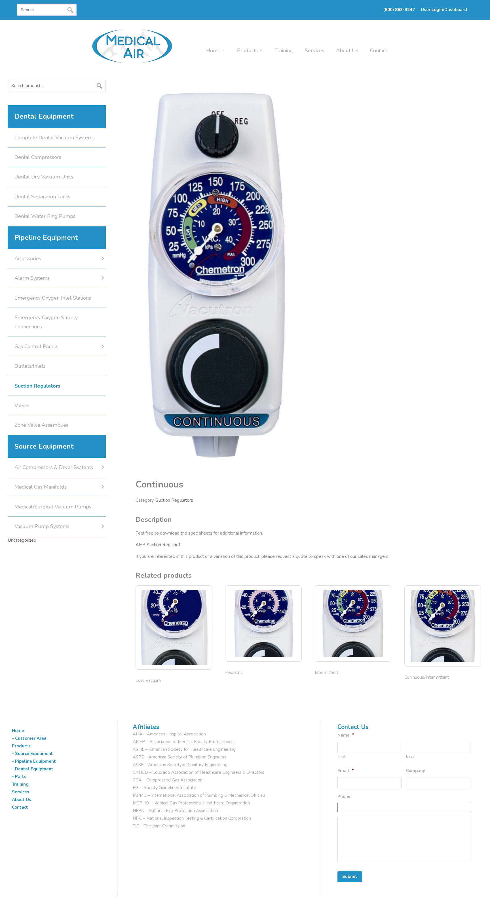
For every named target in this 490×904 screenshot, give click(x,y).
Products (247, 50)
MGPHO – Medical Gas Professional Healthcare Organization (191, 803)
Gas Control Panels (36, 346)
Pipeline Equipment (46, 237)
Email (345, 770)
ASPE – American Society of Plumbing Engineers (180, 757)
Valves (21, 405)
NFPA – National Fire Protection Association (175, 810)
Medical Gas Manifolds (40, 486)
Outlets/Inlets (30, 366)
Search (9, 96)
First (342, 756)
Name (345, 735)
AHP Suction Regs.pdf (158, 545)
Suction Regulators (174, 500)
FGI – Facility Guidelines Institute (164, 788)
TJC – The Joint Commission (159, 826)
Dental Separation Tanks (42, 196)
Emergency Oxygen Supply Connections (46, 322)
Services (314, 50)
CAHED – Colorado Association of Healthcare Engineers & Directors (198, 772)
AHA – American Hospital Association (169, 734)
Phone (343, 796)
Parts (20, 776)
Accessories (27, 258)
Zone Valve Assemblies (41, 425)
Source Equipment (43, 446)
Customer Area (31, 738)
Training (283, 50)
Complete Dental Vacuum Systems (54, 137)
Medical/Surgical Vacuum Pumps (52, 506)
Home (213, 50)
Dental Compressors (37, 157)
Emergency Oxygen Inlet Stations (52, 298)
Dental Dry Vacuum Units (43, 176)
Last (410, 756)
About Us (347, 50)
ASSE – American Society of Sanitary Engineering (180, 765)
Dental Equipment (43, 116)
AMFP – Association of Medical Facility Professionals (184, 742)
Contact (378, 50)
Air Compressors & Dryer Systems (53, 467)
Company (415, 770)
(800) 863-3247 (399, 9)
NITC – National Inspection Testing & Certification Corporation (192, 818)
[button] (18, 20)
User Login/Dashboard (444, 9)
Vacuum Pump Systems (41, 526)
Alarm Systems (32, 278)
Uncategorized (22, 540)
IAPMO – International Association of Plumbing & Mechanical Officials (199, 795)
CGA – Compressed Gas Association (167, 780)
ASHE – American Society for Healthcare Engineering (184, 749)
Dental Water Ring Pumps (44, 216)
